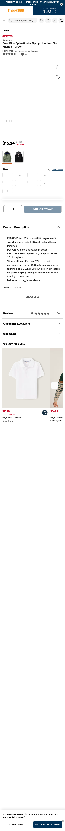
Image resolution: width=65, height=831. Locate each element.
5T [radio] (45, 175)
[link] (41, 20)
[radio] (7, 157)
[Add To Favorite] (58, 77)
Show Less (32, 296)
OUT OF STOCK (43, 209)
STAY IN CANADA (17, 824)
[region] (32, 3)
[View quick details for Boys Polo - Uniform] (45, 413)
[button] (48, 20)
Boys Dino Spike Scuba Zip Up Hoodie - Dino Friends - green (30, 44)
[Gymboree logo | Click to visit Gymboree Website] (16, 10)
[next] (54, 385)
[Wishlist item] (48, 22)
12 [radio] (8, 190)
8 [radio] (32, 183)
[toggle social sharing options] (58, 67)
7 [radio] (20, 183)
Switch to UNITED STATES (48, 824)
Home (5, 30)
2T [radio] (7, 175)
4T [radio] (32, 175)
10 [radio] (45, 183)
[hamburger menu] (4, 20)
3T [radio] (20, 175)
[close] (61, 4)
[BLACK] (19, 157)
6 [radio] (7, 183)
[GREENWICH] (7, 157)
